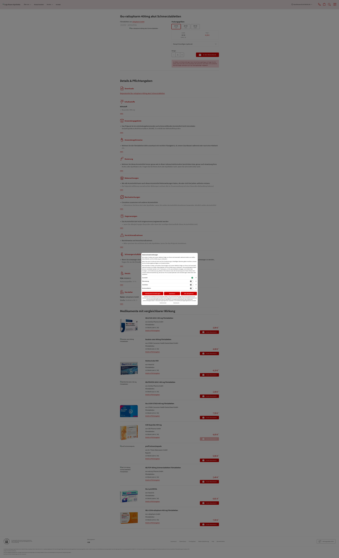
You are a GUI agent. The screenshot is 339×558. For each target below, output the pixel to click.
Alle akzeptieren (189, 293)
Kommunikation (146, 288)
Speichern (172, 293)
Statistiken (145, 285)
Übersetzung (145, 281)
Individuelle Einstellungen (152, 293)
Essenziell (144, 277)
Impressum (176, 302)
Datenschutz (163, 302)
